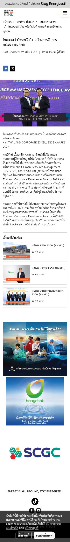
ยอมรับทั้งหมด (44, 535)
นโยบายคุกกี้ (31, 528)
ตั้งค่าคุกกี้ (23, 535)
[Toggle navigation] (65, 13)
